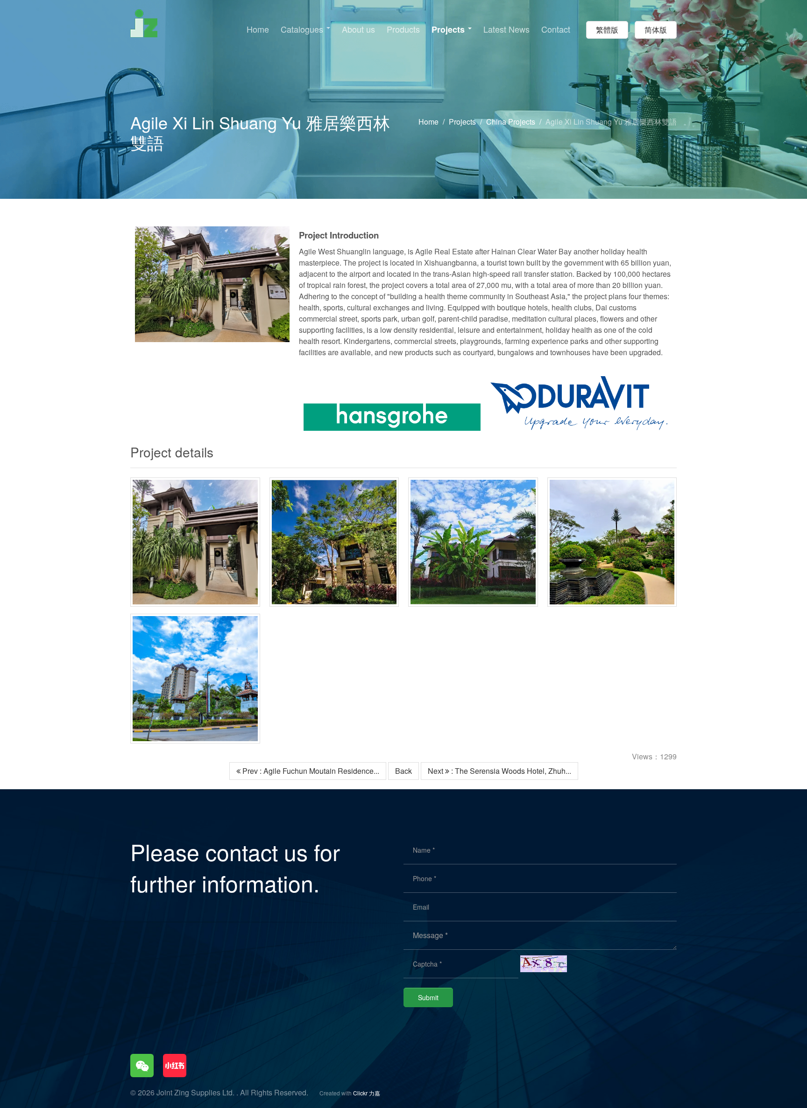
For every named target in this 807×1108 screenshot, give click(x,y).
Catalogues (303, 29)
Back (403, 770)
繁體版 (607, 29)
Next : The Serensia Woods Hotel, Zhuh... (499, 770)
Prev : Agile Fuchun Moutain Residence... (310, 770)
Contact (555, 29)
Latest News (506, 29)
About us (358, 29)
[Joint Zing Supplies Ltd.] (143, 22)
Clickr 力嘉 (366, 1093)
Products (403, 29)
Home (258, 29)
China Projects (510, 121)
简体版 (655, 29)
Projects (449, 29)
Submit (428, 997)
